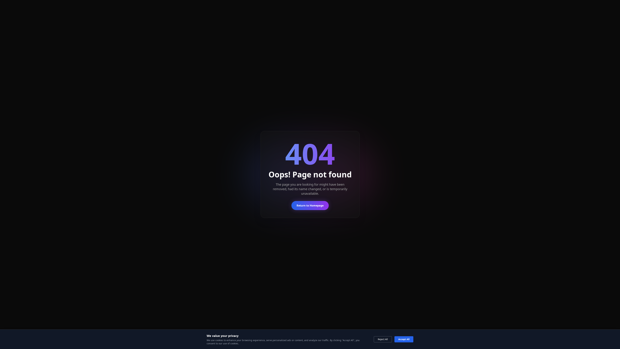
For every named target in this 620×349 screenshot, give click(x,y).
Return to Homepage (310, 205)
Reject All (383, 339)
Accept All (403, 339)
